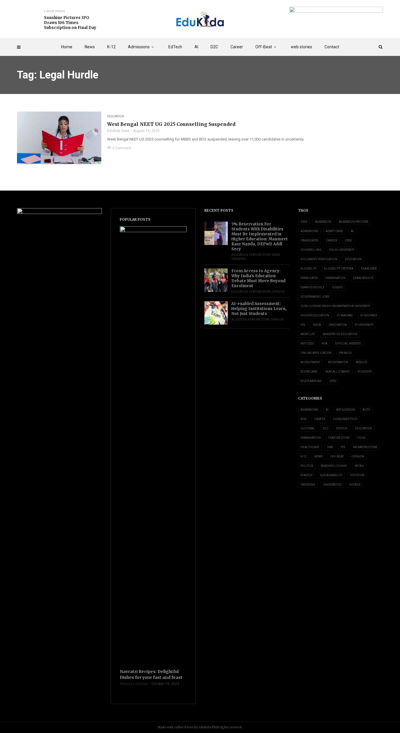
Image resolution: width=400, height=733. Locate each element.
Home (66, 46)
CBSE (348, 240)
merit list (307, 334)
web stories (301, 46)
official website (348, 343)
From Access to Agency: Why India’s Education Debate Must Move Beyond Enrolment (258, 278)
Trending (238, 259)
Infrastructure (365, 447)
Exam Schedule (312, 287)
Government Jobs (314, 296)
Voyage (355, 484)
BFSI (303, 419)
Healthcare (309, 447)
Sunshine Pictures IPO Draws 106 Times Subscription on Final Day (70, 22)
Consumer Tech (345, 419)
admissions (309, 231)
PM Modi (345, 352)
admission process (353, 221)
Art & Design (345, 409)
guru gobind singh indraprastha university (335, 306)
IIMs (330, 447)
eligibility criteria (338, 268)
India (317, 324)
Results (361, 362)
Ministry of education (340, 334)
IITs (302, 324)
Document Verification (318, 259)
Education (115, 116)
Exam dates (309, 278)
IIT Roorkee (368, 315)
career (331, 240)
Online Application (315, 352)
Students (365, 371)
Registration (338, 362)
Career (236, 46)
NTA (324, 343)
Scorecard (309, 371)
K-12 (111, 46)
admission (323, 221)
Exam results (363, 278)
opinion (278, 291)
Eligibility (308, 268)
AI (196, 46)
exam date (369, 268)
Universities (332, 484)
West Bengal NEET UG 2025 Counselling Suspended (171, 124)
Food (361, 437)
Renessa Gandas (134, 684)
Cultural (307, 428)
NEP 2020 (307, 343)
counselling (311, 249)
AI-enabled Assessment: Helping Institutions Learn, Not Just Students (259, 308)
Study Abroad (311, 381)
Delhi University (341, 249)
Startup (306, 475)
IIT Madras (345, 315)
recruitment (310, 362)
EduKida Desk (118, 131)
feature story (260, 254)
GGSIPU (337, 287)
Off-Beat (263, 46)
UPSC (333, 381)
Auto (366, 409)
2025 (303, 221)
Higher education (314, 315)
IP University (364, 324)
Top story (357, 475)
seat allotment (337, 371)
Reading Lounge (334, 465)
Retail (359, 465)
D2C (214, 46)
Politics (306, 465)
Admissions (139, 46)
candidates (309, 240)
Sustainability (331, 475)
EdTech (175, 46)
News (90, 46)
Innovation (338, 324)
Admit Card (334, 231)
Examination (335, 278)
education (353, 259)
